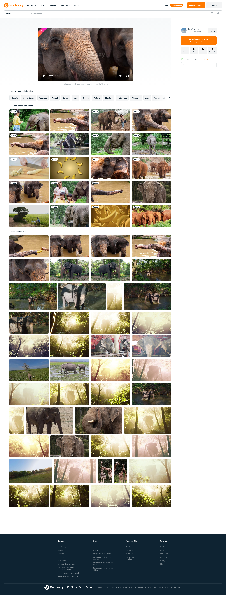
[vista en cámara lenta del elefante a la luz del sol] (16, 420)
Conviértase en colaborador (132, 558)
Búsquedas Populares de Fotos (103, 563)
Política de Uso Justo (172, 587)
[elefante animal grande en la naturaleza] (151, 192)
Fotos (42, 5)
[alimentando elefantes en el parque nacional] (69, 120)
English (163, 547)
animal (55, 98)
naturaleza (122, 98)
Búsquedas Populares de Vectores (103, 558)
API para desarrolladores (67, 564)
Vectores (30, 5)
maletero (109, 98)
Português (164, 554)
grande (86, 98)
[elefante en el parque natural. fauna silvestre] (110, 144)
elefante (14, 98)
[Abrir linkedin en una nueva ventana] (76, 587)
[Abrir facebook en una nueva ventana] (68, 587)
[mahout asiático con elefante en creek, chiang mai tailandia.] (69, 144)
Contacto (129, 550)
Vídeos (53, 5)
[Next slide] (167, 98)
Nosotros (129, 554)
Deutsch (163, 557)
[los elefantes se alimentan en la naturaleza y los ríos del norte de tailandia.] (151, 168)
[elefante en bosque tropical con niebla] (114, 296)
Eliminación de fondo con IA (69, 573)
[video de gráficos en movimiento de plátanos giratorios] (69, 168)
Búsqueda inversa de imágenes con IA (66, 568)
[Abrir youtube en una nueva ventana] (91, 587)
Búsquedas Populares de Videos (103, 569)
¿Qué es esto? (203, 59)
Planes (166, 5)
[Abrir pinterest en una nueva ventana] (80, 587)
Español (163, 550)
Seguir (212, 32)
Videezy (61, 554)
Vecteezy (61, 550)
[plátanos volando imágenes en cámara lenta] (110, 216)
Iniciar (214, 5)
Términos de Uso (140, 587)
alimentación (28, 98)
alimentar (136, 98)
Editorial (64, 5)
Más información (189, 65)
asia (147, 98)
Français (163, 560)
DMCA (95, 550)
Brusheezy (62, 547)
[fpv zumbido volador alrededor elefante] (30, 471)
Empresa (61, 557)
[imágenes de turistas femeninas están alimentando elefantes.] (110, 120)
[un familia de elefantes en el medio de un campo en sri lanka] (29, 370)
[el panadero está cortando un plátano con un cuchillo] (29, 168)
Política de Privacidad (155, 587)
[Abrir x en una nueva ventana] (87, 587)
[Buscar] (212, 13)
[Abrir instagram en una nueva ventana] (72, 587)
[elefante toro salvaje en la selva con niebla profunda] (75, 471)
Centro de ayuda (132, 547)
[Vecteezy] (13, 5)
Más (75, 5)
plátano (97, 98)
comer (65, 98)
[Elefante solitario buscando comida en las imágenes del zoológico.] (49, 420)
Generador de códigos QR (68, 576)
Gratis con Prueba (198, 40)
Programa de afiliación (102, 554)
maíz (75, 98)
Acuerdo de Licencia (101, 547)
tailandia (43, 98)
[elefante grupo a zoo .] (110, 346)
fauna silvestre (160, 98)
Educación (62, 560)
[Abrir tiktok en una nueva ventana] (83, 587)
